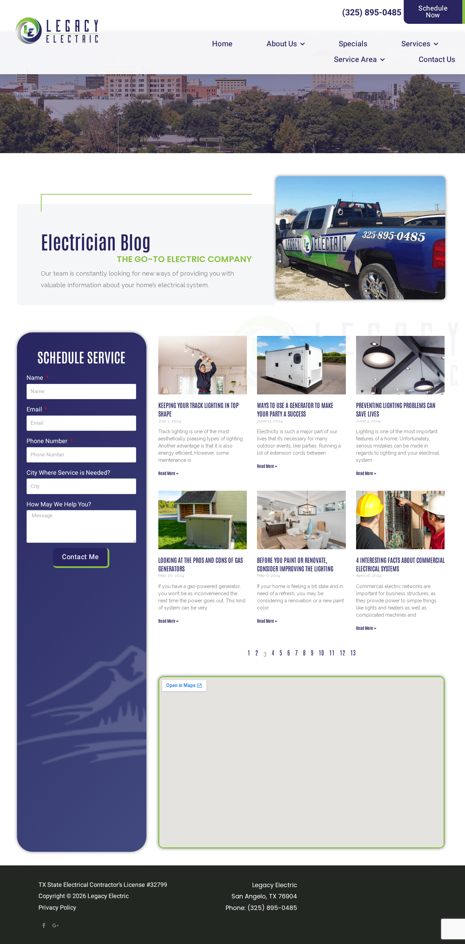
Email (35, 409)
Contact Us (437, 59)
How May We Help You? (59, 504)
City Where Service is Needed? (68, 472)
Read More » (168, 473)
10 (321, 652)
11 (332, 652)
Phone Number (48, 441)
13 (353, 652)
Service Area (355, 59)
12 (342, 652)
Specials (353, 43)
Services (415, 43)
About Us (282, 43)
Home (222, 43)
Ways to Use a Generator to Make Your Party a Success (295, 409)
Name (36, 378)
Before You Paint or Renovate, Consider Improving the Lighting (295, 564)
